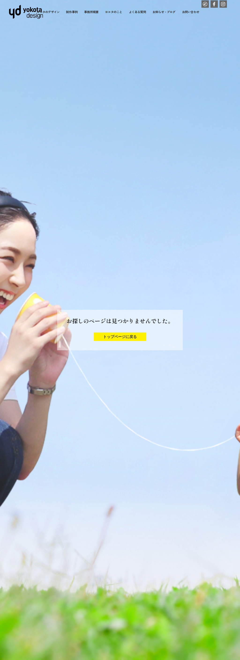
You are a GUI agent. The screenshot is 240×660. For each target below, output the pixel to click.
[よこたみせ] (205, 4)
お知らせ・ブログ (164, 12)
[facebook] (214, 4)
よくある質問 (137, 12)
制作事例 (72, 12)
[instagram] (223, 4)
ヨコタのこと (113, 12)
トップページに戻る (120, 336)
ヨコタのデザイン (48, 12)
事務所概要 (91, 12)
